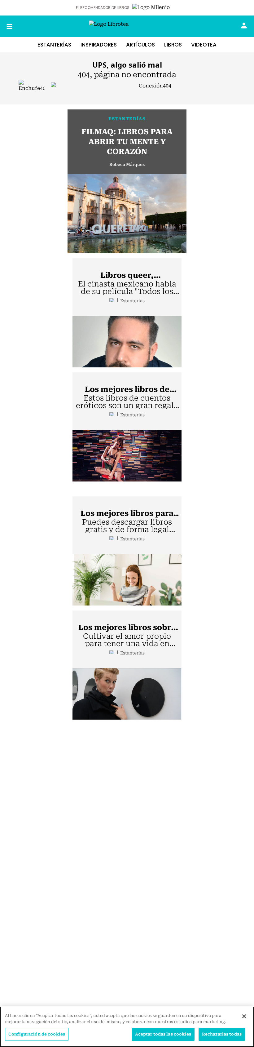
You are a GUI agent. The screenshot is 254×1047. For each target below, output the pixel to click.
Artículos (140, 44)
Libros (173, 44)
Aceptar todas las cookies (163, 1034)
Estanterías (54, 44)
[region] (127, 1026)
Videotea (204, 44)
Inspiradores (99, 44)
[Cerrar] (244, 1016)
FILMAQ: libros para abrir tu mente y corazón (127, 141)
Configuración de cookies (36, 1034)
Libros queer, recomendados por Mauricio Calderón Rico (127, 275)
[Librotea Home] (127, 26)
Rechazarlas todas (222, 1034)
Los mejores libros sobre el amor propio (127, 627)
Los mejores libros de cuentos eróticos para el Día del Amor (127, 389)
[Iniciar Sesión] (244, 25)
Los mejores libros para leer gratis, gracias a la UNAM (127, 513)
